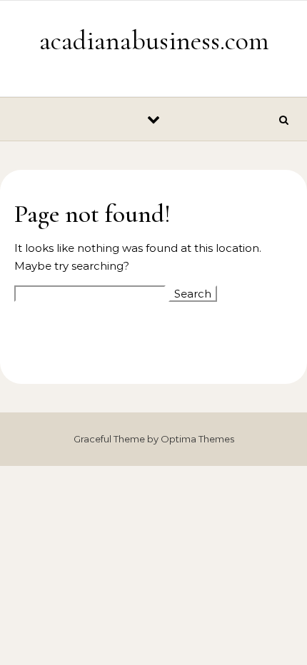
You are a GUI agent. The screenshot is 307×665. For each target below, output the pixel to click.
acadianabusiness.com (154, 40)
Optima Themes (197, 439)
